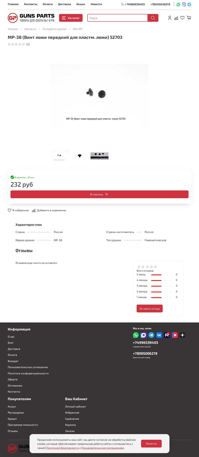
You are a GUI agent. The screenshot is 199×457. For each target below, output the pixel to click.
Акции (80, 4)
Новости (96, 4)
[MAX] (184, 4)
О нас (11, 336)
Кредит (12, 418)
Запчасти (30, 28)
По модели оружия (54, 28)
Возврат (13, 361)
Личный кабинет (75, 406)
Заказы (70, 431)
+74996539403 (135, 4)
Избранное (72, 412)
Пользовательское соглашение (28, 367)
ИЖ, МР (77, 28)
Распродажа (16, 412)
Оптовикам (15, 385)
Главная (13, 4)
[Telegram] (189, 4)
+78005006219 (160, 4)
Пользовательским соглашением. (102, 447)
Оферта (12, 379)
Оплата (48, 4)
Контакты (30, 4)
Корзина (70, 424)
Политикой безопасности (62, 447)
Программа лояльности (23, 424)
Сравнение (72, 418)
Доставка (64, 4)
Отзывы (13, 431)
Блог (11, 342)
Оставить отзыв (150, 308)
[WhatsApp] (178, 4)
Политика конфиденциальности (28, 373)
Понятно (151, 443)
